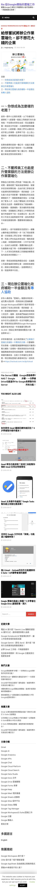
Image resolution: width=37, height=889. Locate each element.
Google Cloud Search (10, 770)
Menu (7, 18)
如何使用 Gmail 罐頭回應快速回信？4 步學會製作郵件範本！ (18, 429)
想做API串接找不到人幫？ (11, 867)
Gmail (3, 747)
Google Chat (6, 762)
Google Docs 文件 (8, 778)
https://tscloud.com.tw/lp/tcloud (19, 361)
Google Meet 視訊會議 (10, 793)
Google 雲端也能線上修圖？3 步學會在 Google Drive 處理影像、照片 (18, 602)
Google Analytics (8, 755)
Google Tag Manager (10, 809)
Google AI (5, 751)
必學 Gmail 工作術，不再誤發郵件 (15, 649)
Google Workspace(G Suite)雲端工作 (15, 26)
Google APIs (6, 759)
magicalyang (8, 47)
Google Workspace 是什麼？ (13, 856)
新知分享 (4, 824)
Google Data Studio (9, 774)
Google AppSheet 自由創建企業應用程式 (18, 864)
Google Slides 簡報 (9, 805)
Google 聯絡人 (7, 820)
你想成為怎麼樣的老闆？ (15, 80)
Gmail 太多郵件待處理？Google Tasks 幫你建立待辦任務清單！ (17, 502)
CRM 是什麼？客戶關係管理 (12, 860)
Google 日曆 (6, 816)
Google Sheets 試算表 (10, 797)
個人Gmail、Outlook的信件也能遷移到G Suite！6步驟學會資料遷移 (18, 571)
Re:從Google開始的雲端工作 (18, 4)
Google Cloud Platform (11, 766)
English (4, 840)
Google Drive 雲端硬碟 (10, 782)
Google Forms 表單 (9, 785)
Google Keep (6, 789)
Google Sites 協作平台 (10, 801)
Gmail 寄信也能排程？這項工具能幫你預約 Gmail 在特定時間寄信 (18, 465)
